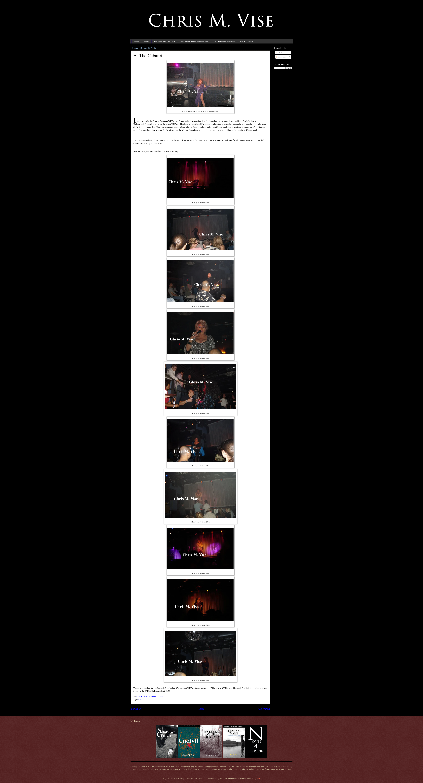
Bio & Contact (246, 41)
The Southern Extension (225, 41)
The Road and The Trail (164, 41)
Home (136, 41)
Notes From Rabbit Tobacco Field (194, 41)
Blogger (260, 778)
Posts (279, 52)
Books (146, 41)
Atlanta (141, 699)
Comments (281, 56)
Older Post (264, 708)
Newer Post (137, 708)
